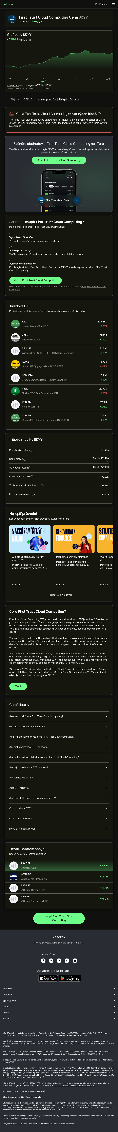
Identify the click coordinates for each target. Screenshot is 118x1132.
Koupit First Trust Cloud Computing (59, 160)
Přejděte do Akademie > (61, 595)
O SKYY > (28, 99)
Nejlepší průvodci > (69, 99)
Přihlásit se (101, 4)
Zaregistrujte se (13, 86)
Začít (18, 686)
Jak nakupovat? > (46, 99)
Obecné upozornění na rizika (13, 1097)
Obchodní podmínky (61, 1086)
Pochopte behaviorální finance (72, 557)
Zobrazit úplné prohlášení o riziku (82, 1086)
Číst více (16, 585)
